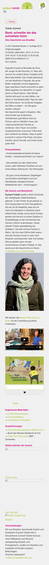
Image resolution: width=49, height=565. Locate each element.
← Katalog (10, 21)
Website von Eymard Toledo (21, 251)
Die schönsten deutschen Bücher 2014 (26, 429)
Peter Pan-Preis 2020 (18, 436)
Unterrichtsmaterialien (18, 413)
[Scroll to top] (43, 559)
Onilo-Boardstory (16, 416)
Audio (15, 403)
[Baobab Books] (18, 5)
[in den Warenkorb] (24, 392)
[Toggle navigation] (5, 11)
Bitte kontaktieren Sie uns (19, 557)
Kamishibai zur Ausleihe (19, 420)
